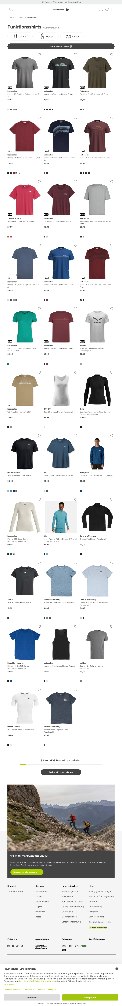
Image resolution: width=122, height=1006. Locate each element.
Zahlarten (93, 911)
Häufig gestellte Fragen (100, 891)
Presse (38, 916)
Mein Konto (67, 896)
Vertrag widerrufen (98, 927)
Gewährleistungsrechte (100, 922)
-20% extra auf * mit (61, 2)
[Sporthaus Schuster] (61, 9)
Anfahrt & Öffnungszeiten (101, 896)
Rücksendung (95, 906)
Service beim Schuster (72, 901)
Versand (93, 901)
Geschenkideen (69, 916)
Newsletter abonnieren (25, 872)
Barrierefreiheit (96, 916)
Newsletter (40, 911)
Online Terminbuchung (73, 906)
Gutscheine (67, 911)
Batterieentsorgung (71, 921)
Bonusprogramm (70, 891)
